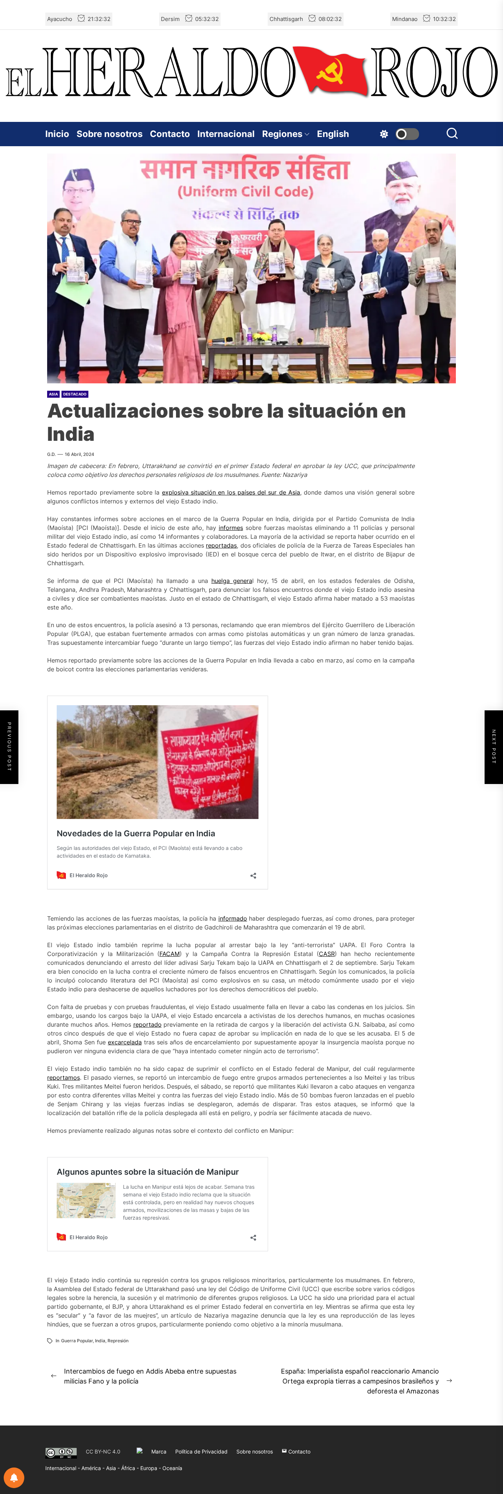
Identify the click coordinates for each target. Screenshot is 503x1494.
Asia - (113, 1468)
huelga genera (231, 580)
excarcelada (125, 1042)
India (100, 1340)
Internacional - (63, 1468)
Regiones (282, 134)
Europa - (151, 1468)
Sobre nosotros (110, 134)
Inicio (57, 134)
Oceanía (172, 1468)
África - (130, 1468)
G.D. (51, 454)
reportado (147, 1024)
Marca (158, 1451)
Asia (53, 394)
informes (231, 527)
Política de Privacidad (201, 1451)
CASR (327, 953)
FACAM (169, 953)
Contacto (170, 134)
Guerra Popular (77, 1340)
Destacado (75, 394)
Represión (118, 1340)
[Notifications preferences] (14, 1477)
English (333, 134)
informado (232, 918)
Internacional (226, 134)
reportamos (63, 1077)
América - (93, 1468)
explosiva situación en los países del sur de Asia (231, 492)
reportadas (221, 545)
